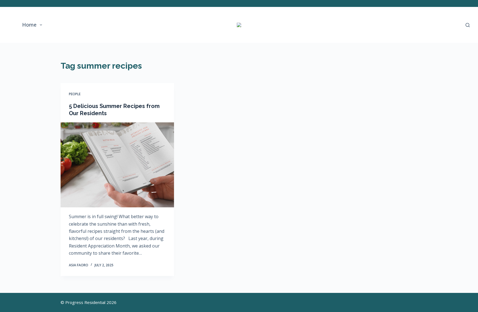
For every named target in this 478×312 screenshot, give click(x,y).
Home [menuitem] (29, 24)
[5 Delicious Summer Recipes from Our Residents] (117, 165)
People (74, 94)
